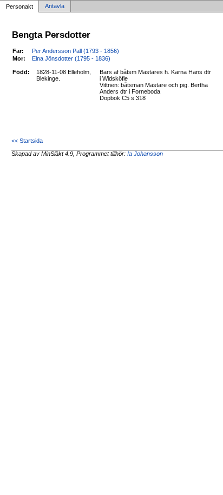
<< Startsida (27, 140)
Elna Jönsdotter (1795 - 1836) (71, 58)
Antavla (54, 6)
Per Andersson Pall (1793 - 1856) (75, 51)
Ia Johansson (145, 153)
